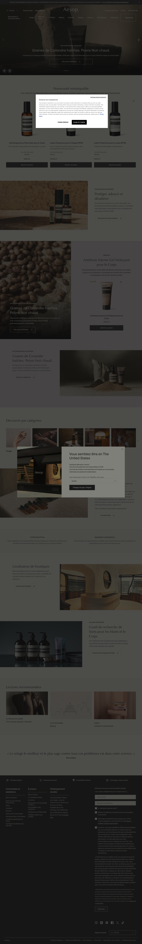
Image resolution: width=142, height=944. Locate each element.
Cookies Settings (63, 122)
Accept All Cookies (79, 122)
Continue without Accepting (98, 97)
